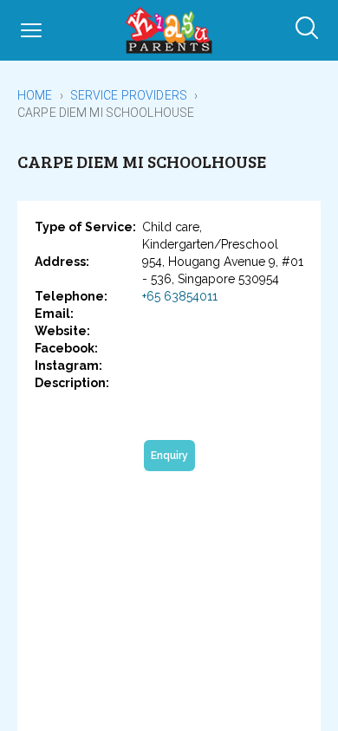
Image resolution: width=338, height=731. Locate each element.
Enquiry (169, 456)
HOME (35, 95)
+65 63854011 (180, 296)
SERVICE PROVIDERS (128, 95)
